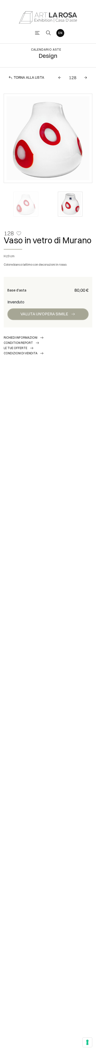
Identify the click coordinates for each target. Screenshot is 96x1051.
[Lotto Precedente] (60, 77)
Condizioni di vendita (20, 353)
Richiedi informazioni (20, 337)
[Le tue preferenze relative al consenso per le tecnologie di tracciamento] (87, 1042)
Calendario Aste (46, 49)
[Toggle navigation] (37, 33)
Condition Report (18, 343)
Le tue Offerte (15, 348)
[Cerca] (48, 33)
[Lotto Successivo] (85, 77)
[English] (60, 33)
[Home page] (48, 17)
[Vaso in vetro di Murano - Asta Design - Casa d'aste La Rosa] (48, 138)
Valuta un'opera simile (44, 313)
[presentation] (12, 138)
